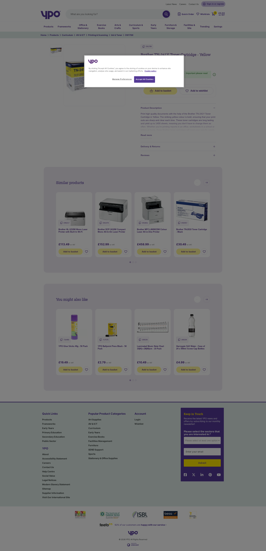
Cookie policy (150, 71)
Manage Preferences (122, 79)
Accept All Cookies (144, 79)
